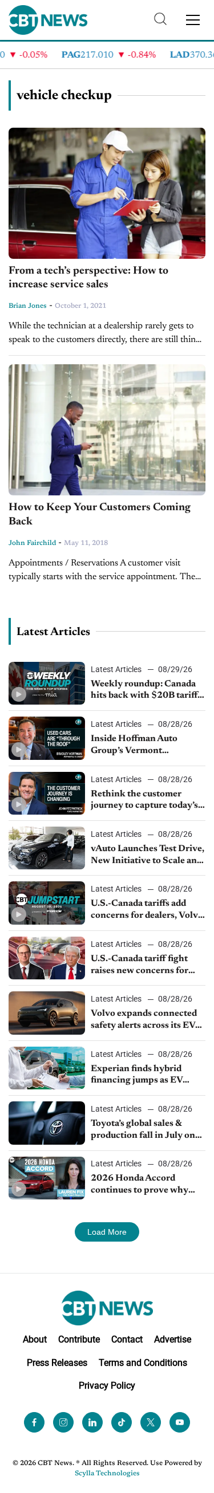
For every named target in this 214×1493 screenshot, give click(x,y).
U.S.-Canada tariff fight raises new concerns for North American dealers (140, 965)
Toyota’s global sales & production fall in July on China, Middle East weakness (143, 1130)
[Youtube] (179, 1422)
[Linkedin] (92, 1422)
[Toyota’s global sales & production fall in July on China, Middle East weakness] (47, 1122)
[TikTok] (121, 1422)
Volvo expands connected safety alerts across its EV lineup (144, 1020)
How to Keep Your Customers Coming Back (100, 514)
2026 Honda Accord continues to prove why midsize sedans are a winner (148, 1185)
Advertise (172, 1339)
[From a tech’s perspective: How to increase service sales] (107, 193)
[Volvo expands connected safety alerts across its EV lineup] (47, 1012)
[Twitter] (150, 1422)
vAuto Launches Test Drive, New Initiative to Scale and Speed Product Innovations (147, 855)
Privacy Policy (107, 1385)
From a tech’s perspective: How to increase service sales (88, 278)
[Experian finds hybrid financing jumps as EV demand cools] (47, 1068)
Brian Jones (28, 306)
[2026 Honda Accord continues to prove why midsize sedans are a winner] (47, 1178)
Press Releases (57, 1362)
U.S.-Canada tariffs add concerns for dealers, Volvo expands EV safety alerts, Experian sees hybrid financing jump (147, 910)
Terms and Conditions (143, 1362)
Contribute (79, 1339)
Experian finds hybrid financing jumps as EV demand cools (137, 1075)
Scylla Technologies (107, 1473)
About (35, 1339)
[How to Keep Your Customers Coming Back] (107, 429)
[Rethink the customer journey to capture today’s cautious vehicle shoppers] (47, 793)
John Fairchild (32, 543)
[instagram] (63, 1422)
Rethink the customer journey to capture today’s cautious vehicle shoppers (144, 801)
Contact (127, 1339)
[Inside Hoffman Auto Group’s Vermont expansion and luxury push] (47, 738)
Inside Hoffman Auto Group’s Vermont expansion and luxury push (147, 745)
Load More (107, 1231)
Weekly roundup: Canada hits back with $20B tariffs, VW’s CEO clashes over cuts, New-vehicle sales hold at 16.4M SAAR (147, 691)
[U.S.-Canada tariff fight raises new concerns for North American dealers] (47, 958)
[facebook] (34, 1422)
